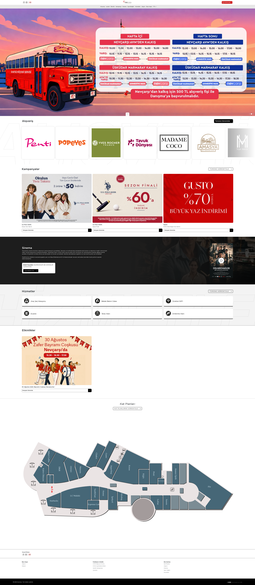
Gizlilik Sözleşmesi (98, 568)
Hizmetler (137, 6)
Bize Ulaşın (149, 6)
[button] (249, 114)
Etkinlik (113, 6)
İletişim (24, 566)
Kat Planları (167, 564)
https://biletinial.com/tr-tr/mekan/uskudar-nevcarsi (63, 257)
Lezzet (108, 6)
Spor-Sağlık (167, 570)
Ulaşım (143, 6)
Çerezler (95, 570)
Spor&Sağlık (130, 6)
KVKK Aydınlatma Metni (99, 566)
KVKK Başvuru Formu (98, 564)
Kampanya (118, 6)
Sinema (124, 6)
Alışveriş (102, 6)
